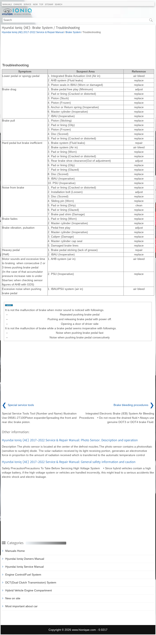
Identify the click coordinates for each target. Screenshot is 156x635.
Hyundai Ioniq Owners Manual (24, 558)
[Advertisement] (78, 48)
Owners (17, 4)
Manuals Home (15, 550)
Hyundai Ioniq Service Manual (24, 566)
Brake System (73, 32)
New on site (12, 598)
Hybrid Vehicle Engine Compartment (28, 590)
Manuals (7, 4)
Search (58, 4)
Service (27, 4)
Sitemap (49, 4)
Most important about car (21, 606)
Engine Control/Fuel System (23, 574)
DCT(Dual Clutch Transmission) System (30, 582)
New (35, 4)
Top (41, 4)
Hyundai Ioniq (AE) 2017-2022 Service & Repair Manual (33, 32)
